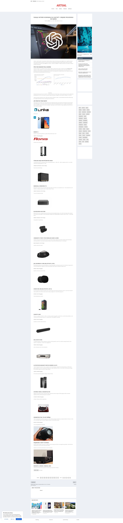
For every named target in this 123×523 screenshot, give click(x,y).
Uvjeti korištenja (65, 519)
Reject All (12, 519)
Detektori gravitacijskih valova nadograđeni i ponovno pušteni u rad (69, 511)
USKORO (80, 139)
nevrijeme (85, 120)
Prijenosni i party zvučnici (41, 442)
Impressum (51, 519)
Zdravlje (69, 8)
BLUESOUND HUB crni (39, 211)
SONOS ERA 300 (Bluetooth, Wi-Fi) (43, 289)
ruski (83, 133)
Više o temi (36, 470)
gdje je (42, 135)
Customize (6, 519)
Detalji (83, 107)
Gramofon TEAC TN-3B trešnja (42, 417)
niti (45, 63)
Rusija (80, 133)
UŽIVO (84, 139)
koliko (83, 114)
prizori (80, 131)
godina (84, 109)
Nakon (85, 118)
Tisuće (83, 135)
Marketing (37, 519)
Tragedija (88, 135)
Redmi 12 (36, 132)
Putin (89, 131)
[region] (12, 516)
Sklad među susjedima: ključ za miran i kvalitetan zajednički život (84, 72)
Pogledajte (81, 126)
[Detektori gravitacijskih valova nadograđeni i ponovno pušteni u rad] (70, 505)
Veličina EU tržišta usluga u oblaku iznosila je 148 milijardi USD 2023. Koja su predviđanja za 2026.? (37, 511)
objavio (80, 122)
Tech (57, 8)
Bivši (80, 107)
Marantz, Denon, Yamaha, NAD (42, 466)
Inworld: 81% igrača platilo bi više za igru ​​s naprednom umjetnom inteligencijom (59, 510)
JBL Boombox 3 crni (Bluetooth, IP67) (44, 263)
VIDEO (80, 141)
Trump (80, 137)
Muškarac (81, 118)
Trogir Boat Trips (86, 54)
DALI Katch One (38, 339)
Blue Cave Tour (79, 54)
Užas (87, 139)
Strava (87, 133)
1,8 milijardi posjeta (69, 68)
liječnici (87, 114)
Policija (86, 126)
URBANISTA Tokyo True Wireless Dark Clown (46, 238)
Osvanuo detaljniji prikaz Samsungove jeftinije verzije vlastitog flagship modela (48, 511)
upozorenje (85, 137)
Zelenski (86, 141)
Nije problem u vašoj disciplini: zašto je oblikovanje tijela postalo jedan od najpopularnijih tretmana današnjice (84, 76)
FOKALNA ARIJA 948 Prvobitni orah (43, 160)
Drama (80, 109)
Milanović (81, 116)
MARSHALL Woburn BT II (40, 186)
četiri (80, 143)
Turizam (65, 8)
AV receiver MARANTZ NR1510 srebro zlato (45, 365)
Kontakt (78, 519)
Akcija (46, 165)
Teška (80, 135)
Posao (53, 8)
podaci (85, 124)
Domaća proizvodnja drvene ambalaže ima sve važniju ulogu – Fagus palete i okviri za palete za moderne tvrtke (84, 65)
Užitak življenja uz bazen (40, 1)
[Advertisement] (84, 20)
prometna (85, 131)
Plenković (81, 124)
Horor (88, 109)
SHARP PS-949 (37, 314)
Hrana (60, 8)
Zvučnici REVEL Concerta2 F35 (42, 392)
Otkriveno (85, 122)
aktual (49, 20)
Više (83, 141)
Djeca (87, 107)
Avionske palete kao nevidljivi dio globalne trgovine (83, 61)
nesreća (80, 120)
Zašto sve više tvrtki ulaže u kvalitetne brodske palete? (83, 69)
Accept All (19, 519)
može (85, 116)
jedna (80, 114)
